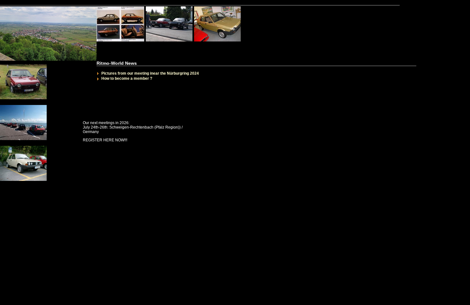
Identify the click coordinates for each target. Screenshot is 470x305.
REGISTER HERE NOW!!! (105, 140)
